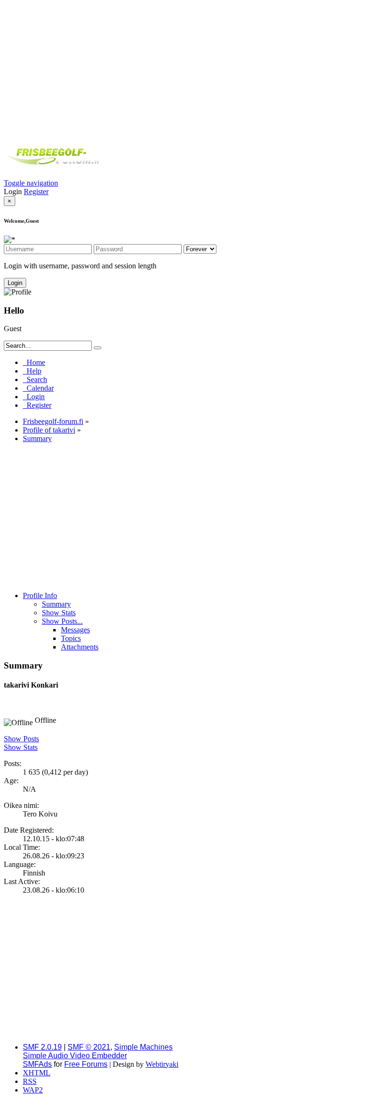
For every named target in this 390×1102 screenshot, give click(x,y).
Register (36, 191)
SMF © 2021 (89, 1047)
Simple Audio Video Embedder (75, 1056)
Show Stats (21, 747)
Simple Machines (143, 1047)
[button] (31, 183)
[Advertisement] (195, 70)
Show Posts (21, 739)
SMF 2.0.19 (42, 1047)
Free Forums (85, 1064)
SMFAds (37, 1064)
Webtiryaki (162, 1064)
